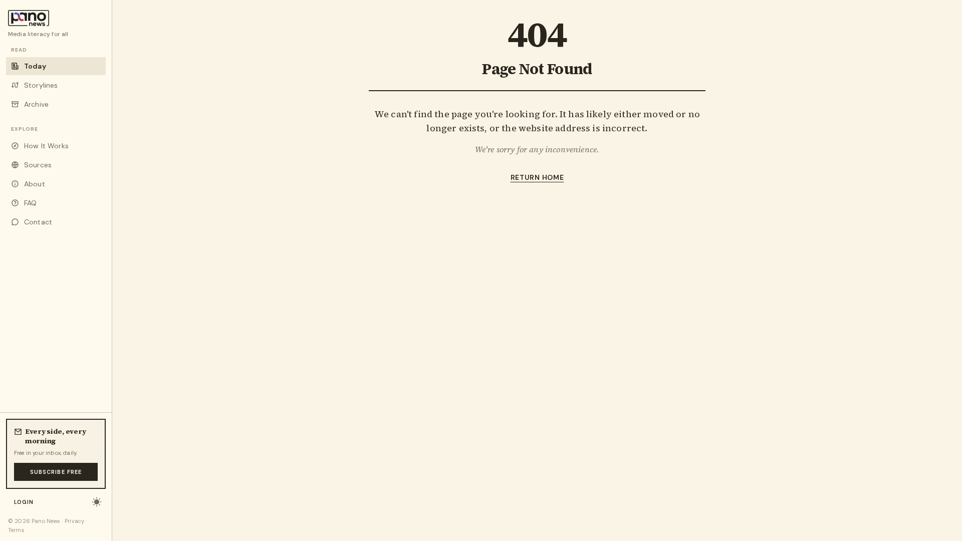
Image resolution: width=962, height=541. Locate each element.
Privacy (74, 520)
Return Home (537, 177)
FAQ (30, 202)
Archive (36, 104)
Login (24, 501)
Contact (38, 221)
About (34, 183)
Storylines (41, 85)
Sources (38, 164)
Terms (16, 529)
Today (35, 66)
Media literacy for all (38, 34)
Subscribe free (56, 471)
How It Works (46, 145)
